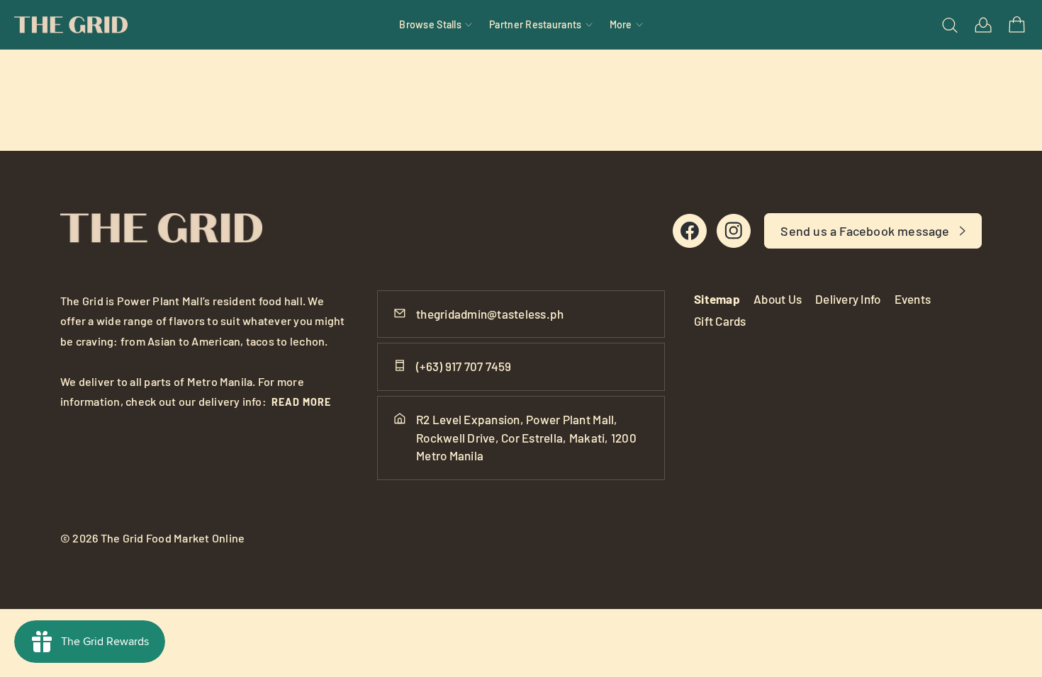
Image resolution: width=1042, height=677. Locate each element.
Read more (301, 402)
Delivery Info (847, 299)
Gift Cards (720, 321)
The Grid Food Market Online (173, 538)
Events (913, 299)
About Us (778, 299)
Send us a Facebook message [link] (864, 231)
